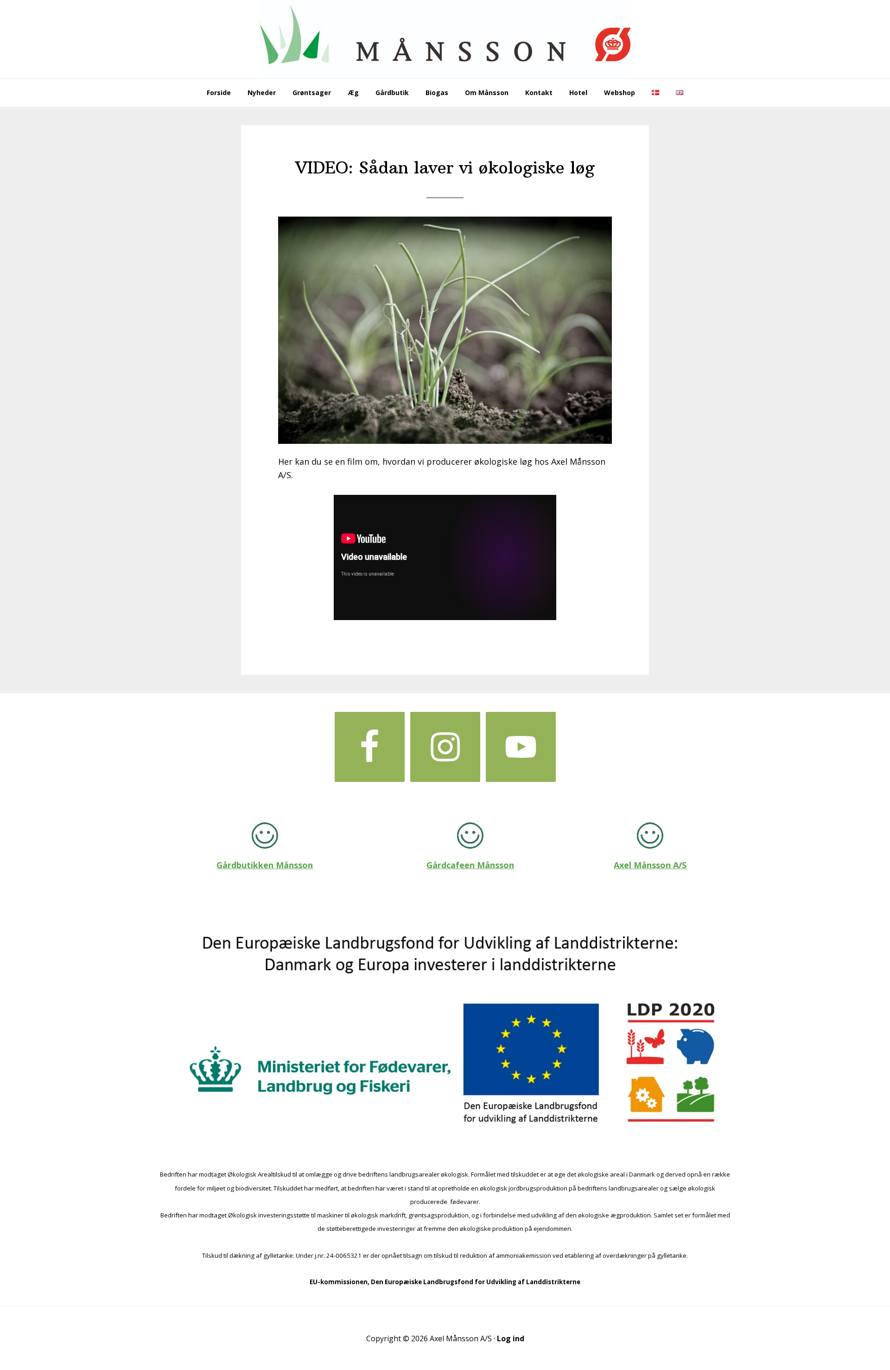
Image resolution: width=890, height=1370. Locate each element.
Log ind (510, 1338)
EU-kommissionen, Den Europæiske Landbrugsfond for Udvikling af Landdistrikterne (445, 1282)
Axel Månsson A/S (650, 865)
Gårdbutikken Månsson (264, 865)
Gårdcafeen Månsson (470, 865)
